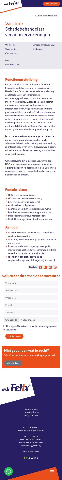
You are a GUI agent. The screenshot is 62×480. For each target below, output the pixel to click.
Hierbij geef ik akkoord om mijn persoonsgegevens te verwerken (30, 328)
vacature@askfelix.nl (34, 430)
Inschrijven (13, 363)
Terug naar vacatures (46, 15)
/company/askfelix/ (31, 445)
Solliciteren (52, 3)
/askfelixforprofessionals (31, 442)
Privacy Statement (31, 451)
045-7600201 (33, 427)
